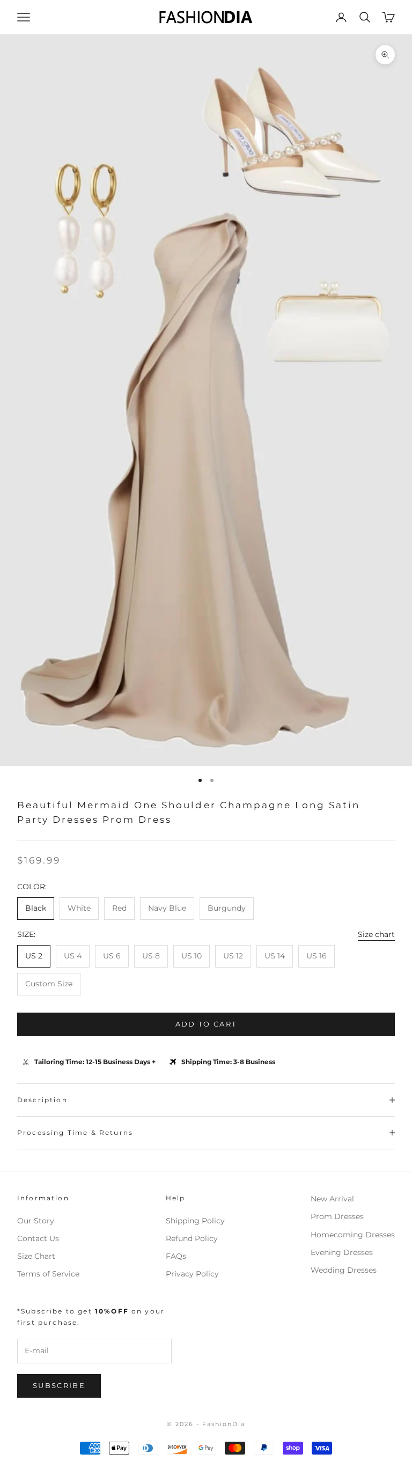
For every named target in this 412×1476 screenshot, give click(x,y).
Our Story (35, 1221)
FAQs (176, 1256)
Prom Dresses (337, 1216)
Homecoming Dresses (353, 1234)
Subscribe (59, 1385)
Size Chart (36, 1256)
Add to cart (206, 1024)
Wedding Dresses (344, 1270)
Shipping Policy (195, 1221)
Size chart (376, 934)
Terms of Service (48, 1274)
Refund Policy (192, 1238)
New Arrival (332, 1199)
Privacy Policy (192, 1274)
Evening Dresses (342, 1252)
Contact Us (38, 1238)
